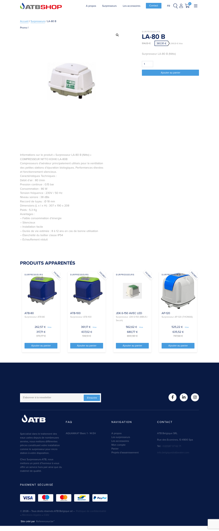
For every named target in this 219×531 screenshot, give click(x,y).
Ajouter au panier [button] (41, 345)
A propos (91, 6)
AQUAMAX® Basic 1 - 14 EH (81, 433)
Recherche (133, 35)
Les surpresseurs (120, 437)
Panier (114, 448)
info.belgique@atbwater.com (173, 452)
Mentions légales (31, 515)
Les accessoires (131, 6)
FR (168, 6)
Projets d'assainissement (125, 452)
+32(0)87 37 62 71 (171, 446)
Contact (153, 5)
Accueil (24, 21)
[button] (117, 35)
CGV (47, 515)
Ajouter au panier (170, 72)
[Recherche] (175, 5)
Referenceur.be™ (45, 521)
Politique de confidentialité (91, 511)
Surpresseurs (109, 6)
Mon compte (118, 445)
